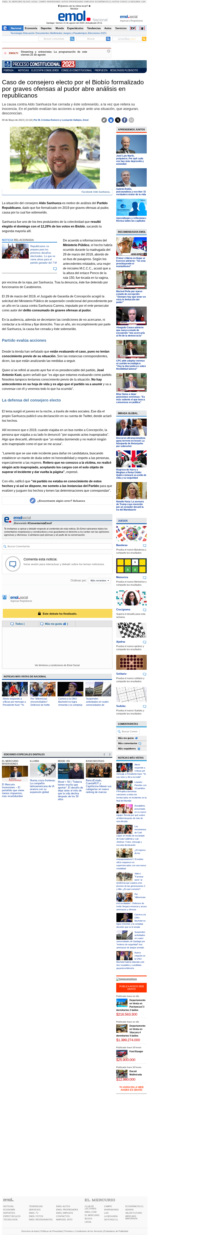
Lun (143, 2)
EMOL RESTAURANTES (40, 1219)
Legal (34, 2)
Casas (123, 2)
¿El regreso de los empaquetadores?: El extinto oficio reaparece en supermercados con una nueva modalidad (131, 859)
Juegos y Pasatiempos (75, 33)
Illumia (34, 761)
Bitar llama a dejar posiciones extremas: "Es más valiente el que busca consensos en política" (130, 398)
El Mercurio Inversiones (10, 762)
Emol (5, 2)
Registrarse (137, 20)
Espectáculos (75, 28)
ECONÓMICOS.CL (134, 1206)
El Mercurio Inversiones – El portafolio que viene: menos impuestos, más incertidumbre (13, 790)
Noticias (23, 70)
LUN (106, 1213)
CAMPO (108, 1206)
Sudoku (121, 706)
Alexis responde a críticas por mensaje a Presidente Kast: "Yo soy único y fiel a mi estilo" (14, 705)
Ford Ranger (136, 1051)
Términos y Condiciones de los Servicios (83, 1231)
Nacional (16, 28)
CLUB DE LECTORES (90, 1207)
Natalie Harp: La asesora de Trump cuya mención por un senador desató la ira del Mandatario (130, 505)
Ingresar (124, 20)
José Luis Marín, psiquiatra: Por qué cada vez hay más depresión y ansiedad (130, 159)
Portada (8, 70)
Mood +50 (64, 761)
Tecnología (16, 33)
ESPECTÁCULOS (11, 1216)
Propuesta (101, 70)
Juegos (123, 520)
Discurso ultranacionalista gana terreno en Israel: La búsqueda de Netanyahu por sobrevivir (130, 442)
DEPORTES (9, 1213)
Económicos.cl (103, 2)
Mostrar (74, 8)
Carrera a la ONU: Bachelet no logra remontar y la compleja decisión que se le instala (70, 705)
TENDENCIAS (36, 1206)
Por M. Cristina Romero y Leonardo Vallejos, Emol (61, 120)
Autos (64, 2)
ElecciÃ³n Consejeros (45, 70)
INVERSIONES (111, 1209)
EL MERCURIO (92, 1215)
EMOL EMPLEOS (64, 1213)
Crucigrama (123, 609)
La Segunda (134, 2)
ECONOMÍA (9, 1209)
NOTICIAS (8, 1206)
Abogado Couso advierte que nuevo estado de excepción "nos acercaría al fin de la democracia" (130, 331)
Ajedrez (120, 641)
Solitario (121, 673)
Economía (31, 28)
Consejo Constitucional (76, 70)
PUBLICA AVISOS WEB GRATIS (131, 987)
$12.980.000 (125, 1079)
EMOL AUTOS (63, 1206)
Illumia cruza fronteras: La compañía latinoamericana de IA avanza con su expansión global (43, 786)
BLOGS (88, 1218)
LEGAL (88, 1222)
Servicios (121, 28)
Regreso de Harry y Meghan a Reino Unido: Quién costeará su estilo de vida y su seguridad (131, 473)
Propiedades (76, 2)
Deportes (46, 28)
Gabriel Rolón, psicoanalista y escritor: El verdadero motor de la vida (131, 192)
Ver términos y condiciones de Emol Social (57, 665)
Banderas (121, 545)
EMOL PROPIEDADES (67, 1209)
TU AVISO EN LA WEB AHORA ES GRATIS (131, 1088)
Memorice (122, 577)
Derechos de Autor (30, 1231)
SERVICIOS (34, 1209)
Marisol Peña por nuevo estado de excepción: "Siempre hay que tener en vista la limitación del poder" (131, 297)
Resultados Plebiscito (124, 70)
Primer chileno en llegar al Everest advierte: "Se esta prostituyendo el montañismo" (131, 262)
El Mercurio (16, 2)
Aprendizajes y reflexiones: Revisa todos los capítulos (131, 219)
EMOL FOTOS (36, 1216)
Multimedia (56, 33)
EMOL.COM (90, 1212)
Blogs (26, 2)
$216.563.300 (126, 1014)
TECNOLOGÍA (10, 1219)
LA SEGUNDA (111, 1216)
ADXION (129, 1209)
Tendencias (94, 28)
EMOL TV (33, 1213)
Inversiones (53, 2)
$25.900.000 (125, 1060)
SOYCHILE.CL (111, 1219)
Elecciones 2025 (97, 33)
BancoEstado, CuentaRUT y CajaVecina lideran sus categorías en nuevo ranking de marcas (99, 786)
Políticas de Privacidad (51, 1231)
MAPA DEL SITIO (64, 1219)
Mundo (60, 28)
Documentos (42, 33)
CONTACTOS (63, 1216)
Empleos (89, 2)
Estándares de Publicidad (116, 1231)
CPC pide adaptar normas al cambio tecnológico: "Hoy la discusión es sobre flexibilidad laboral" (131, 364)
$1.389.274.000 (128, 1040)
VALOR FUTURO (133, 1213)
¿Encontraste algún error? (61, 500)
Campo (42, 2)
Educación (29, 33)
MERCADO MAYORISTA (131, 1217)
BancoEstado (95, 761)
